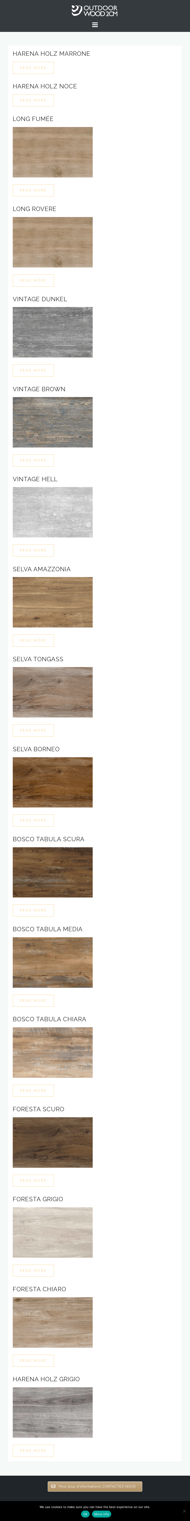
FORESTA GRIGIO (38, 1199)
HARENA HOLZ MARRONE (51, 53)
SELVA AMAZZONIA (42, 569)
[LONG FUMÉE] (53, 152)
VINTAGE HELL (35, 479)
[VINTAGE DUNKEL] (53, 332)
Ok (85, 1514)
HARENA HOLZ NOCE (45, 86)
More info (101, 1514)
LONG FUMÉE (33, 118)
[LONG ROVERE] (53, 242)
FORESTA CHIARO (39, 1289)
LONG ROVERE (35, 208)
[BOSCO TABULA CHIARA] (53, 1052)
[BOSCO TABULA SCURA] (53, 872)
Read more (33, 68)
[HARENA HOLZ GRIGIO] (53, 1412)
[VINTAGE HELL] (53, 512)
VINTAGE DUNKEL (40, 299)
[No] (184, 1511)
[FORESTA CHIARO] (53, 1322)
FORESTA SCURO (38, 1109)
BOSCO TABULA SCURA (49, 839)
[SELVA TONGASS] (53, 692)
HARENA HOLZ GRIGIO (46, 1379)
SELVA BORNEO (36, 749)
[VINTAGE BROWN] (53, 422)
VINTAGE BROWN (39, 389)
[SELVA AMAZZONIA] (53, 602)
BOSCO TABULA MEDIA (48, 929)
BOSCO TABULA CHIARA (49, 1019)
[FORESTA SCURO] (53, 1142)
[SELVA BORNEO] (53, 782)
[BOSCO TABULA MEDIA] (53, 962)
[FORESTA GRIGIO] (53, 1232)
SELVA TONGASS (38, 659)
